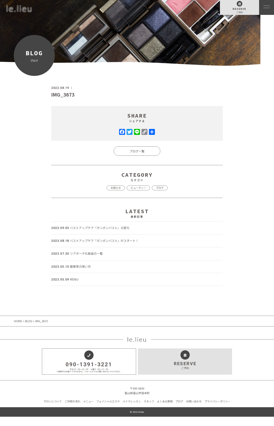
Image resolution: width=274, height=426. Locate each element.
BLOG (28, 321)
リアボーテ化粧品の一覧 (77, 253)
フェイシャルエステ (108, 401)
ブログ (160, 188)
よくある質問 (165, 401)
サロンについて (53, 401)
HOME (18, 321)
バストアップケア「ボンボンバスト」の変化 (90, 227)
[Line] (137, 132)
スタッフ (149, 401)
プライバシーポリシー (217, 401)
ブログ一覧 (137, 151)
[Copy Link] (144, 132)
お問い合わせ (194, 401)
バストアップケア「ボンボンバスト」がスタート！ (94, 240)
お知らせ (116, 188)
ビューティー (138, 188)
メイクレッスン (132, 401)
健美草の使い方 (71, 266)
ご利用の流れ (72, 401)
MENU (64, 279)
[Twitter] (129, 132)
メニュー (88, 401)
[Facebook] (122, 132)
